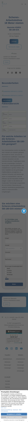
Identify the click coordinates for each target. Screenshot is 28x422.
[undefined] (23, 211)
